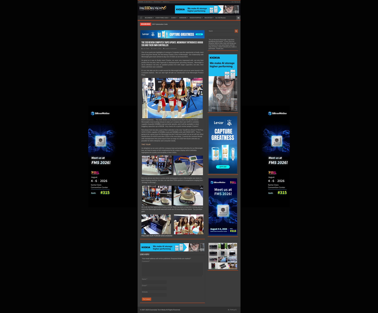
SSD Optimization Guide (160, 24)
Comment (146, 261)
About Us (165, 1)
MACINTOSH (208, 18)
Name (144, 279)
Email (144, 285)
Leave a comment (170, 48)
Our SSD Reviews (220, 18)
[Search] (236, 31)
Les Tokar (146, 48)
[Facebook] (234, 2)
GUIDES (173, 18)
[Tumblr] (239, 2)
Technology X (157, 1)
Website (145, 292)
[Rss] (232, 2)
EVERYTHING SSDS (162, 18)
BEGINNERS (148, 18)
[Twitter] (236, 2)
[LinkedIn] (238, 2)
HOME (141, 17)
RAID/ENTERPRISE (195, 18)
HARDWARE (183, 18)
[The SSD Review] (152, 7)
